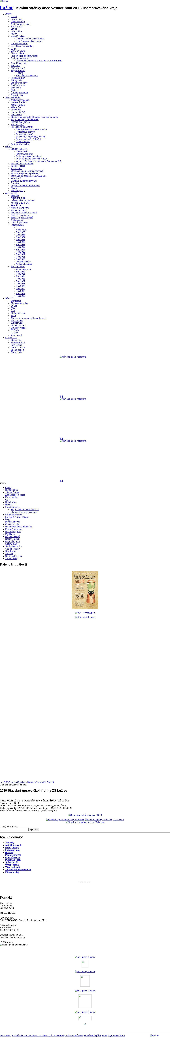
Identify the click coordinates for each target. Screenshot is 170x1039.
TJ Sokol (15, 333)
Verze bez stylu (59, 1035)
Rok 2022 (20, 242)
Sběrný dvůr (16, 80)
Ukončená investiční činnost (29, 41)
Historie (19, 73)
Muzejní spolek (18, 325)
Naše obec (21, 230)
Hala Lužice (16, 31)
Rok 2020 (20, 247)
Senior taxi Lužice (19, 83)
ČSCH (14, 306)
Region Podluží (18, 70)
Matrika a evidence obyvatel (24, 181)
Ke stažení (16, 178)
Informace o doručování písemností (27, 171)
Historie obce (17, 19)
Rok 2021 (20, 244)
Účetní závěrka (23, 141)
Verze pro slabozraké (42, 1035)
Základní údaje (18, 21)
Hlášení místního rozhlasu (23, 200)
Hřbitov (14, 34)
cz (1, 782)
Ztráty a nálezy (17, 220)
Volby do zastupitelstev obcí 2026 (31, 159)
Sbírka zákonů (17, 124)
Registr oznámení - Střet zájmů (25, 186)
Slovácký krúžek (18, 328)
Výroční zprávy (18, 190)
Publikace (15, 65)
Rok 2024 (20, 237)
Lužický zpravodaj (19, 222)
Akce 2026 (16, 205)
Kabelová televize (19, 43)
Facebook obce (18, 342)
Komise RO (16, 115)
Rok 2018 (20, 252)
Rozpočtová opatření (25, 132)
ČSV (13, 308)
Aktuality (15, 195)
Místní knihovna (18, 51)
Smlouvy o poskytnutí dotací (29, 156)
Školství (14, 90)
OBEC (8, 14)
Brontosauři (16, 301)
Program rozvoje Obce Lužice (25, 119)
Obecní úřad (16, 340)
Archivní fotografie (24, 264)
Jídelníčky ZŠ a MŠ (20, 203)
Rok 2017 (20, 254)
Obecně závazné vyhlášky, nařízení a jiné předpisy (34, 117)
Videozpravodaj (18, 266)
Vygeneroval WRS (116, 1035)
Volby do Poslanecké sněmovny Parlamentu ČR (38, 161)
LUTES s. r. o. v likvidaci (22, 46)
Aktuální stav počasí (20, 208)
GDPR (14, 29)
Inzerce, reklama (18, 210)
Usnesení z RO (18, 112)
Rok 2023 (20, 239)
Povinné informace (19, 58)
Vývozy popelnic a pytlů (22, 217)
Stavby (14, 188)
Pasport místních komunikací (24, 56)
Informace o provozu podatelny (25, 173)
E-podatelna (16, 168)
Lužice (6, 7)
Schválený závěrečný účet (28, 139)
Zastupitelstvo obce (20, 100)
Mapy (13, 48)
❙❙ (61, 396)
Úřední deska (22, 151)
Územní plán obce (19, 93)
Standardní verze (75, 1035)
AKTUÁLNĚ (11, 193)
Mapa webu (5, 1035)
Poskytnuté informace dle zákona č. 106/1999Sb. (39, 61)
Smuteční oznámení (20, 215)
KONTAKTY (11, 338)
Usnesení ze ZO (18, 102)
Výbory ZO (16, 107)
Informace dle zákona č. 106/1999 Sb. (28, 176)
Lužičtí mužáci (17, 323)
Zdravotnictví (17, 95)
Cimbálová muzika (19, 303)
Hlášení (9, 852)
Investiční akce (18, 36)
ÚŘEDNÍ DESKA (19, 149)
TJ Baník (15, 330)
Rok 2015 (20, 259)
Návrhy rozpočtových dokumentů (31, 129)
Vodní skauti (16, 335)
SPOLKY (9, 298)
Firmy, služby (17, 26)
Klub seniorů (17, 320)
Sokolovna (16, 88)
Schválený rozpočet (25, 134)
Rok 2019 (20, 249)
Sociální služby (18, 85)
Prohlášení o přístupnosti (95, 1035)
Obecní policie (17, 53)
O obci (14, 16)
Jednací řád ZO (18, 105)
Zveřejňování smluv (20, 144)
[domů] (4, 1)
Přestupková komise (20, 122)
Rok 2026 (20, 232)
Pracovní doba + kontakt (22, 164)
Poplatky (15, 183)
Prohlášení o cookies (22, 1035)
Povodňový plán (18, 63)
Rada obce (16, 110)
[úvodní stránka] (85, 375)
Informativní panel (24, 154)
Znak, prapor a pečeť (20, 24)
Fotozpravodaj (17, 225)
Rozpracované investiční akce (30, 39)
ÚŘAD (8, 146)
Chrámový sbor (18, 313)
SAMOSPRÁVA (12, 97)
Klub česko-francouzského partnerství (28, 318)
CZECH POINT (18, 166)
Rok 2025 (20, 235)
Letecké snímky (23, 262)
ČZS (13, 310)
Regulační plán (18, 78)
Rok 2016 (20, 257)
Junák (13, 315)
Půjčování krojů (18, 68)
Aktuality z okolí (18, 198)
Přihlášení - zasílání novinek (24, 213)
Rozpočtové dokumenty (27, 75)
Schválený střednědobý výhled (30, 137)
